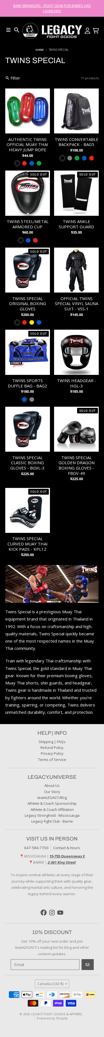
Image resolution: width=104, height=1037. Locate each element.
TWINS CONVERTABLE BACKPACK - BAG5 (76, 142)
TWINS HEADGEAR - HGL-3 (76, 383)
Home (39, 50)
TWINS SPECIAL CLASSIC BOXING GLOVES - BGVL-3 (27, 463)
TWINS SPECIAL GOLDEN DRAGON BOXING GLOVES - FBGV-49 (77, 465)
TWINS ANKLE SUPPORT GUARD (76, 224)
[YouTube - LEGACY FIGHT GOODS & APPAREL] (60, 912)
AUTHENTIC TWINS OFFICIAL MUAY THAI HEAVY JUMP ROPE (27, 144)
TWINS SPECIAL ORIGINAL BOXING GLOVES (27, 304)
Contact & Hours (66, 847)
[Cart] (96, 31)
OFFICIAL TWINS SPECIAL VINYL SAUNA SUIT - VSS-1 (76, 304)
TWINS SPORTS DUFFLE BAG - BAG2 (27, 383)
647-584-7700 (36, 847)
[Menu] (8, 30)
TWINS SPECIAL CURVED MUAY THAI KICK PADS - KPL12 (27, 544)
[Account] (87, 31)
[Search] (17, 30)
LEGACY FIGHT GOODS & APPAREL (57, 1014)
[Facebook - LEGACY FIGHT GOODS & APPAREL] (43, 912)
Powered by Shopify (52, 1018)
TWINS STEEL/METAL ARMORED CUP (28, 224)
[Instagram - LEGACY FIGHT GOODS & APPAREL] (52, 912)
